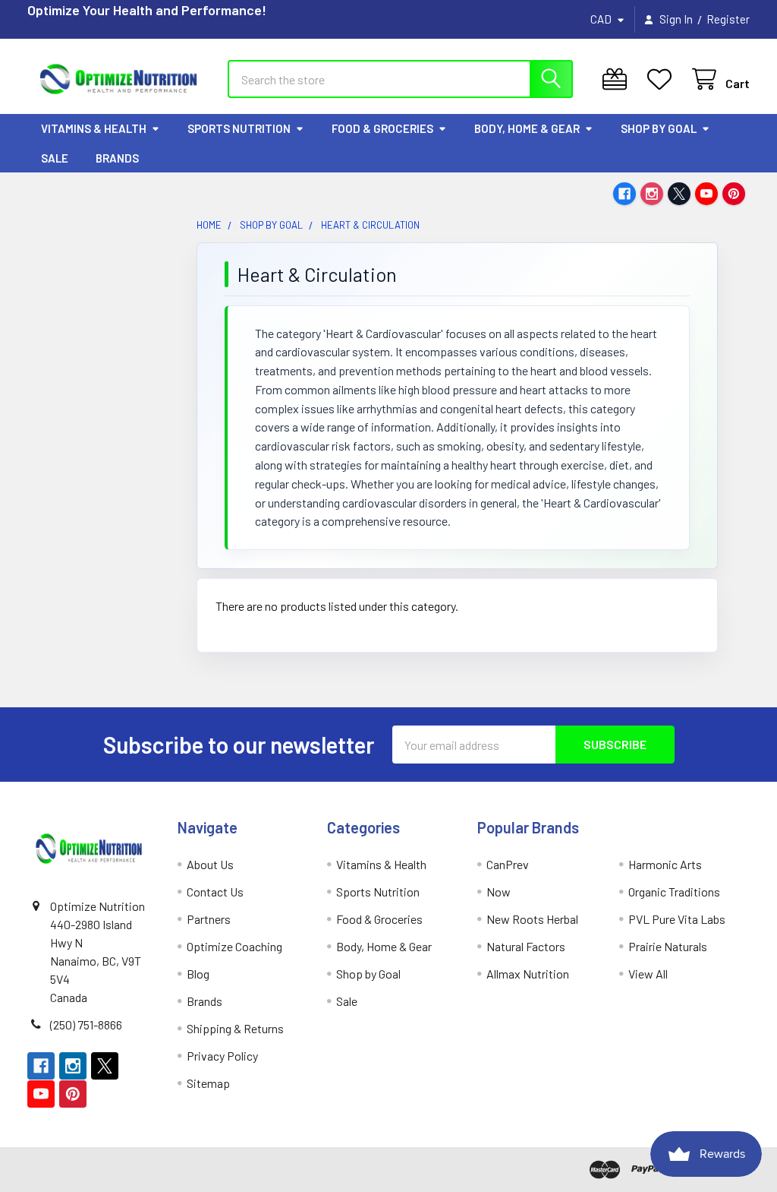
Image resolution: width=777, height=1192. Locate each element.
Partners (209, 919)
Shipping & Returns (235, 1028)
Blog (198, 973)
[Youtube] (706, 193)
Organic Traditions (674, 891)
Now (498, 891)
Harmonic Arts (665, 864)
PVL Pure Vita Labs (676, 919)
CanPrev (507, 864)
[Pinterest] (733, 193)
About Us (210, 864)
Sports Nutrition (239, 128)
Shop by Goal (659, 128)
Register (728, 19)
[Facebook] (624, 193)
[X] (679, 193)
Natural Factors (525, 946)
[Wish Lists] (663, 79)
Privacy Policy (222, 1055)
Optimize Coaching (234, 946)
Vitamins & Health (93, 128)
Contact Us (215, 891)
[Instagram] (651, 193)
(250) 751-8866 (86, 1024)
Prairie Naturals (667, 946)
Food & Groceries (382, 128)
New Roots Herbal (532, 919)
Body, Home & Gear (527, 128)
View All (648, 973)
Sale (54, 158)
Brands (117, 158)
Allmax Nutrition (527, 973)
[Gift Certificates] (618, 79)
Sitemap (208, 1083)
